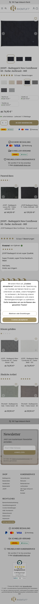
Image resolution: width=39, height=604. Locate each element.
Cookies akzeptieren (19, 320)
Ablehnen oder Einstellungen (19, 313)
